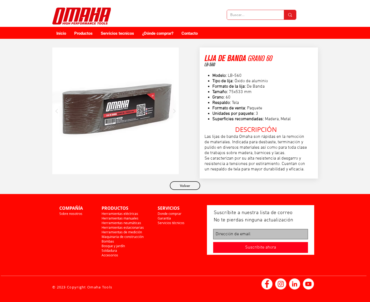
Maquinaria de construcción (123, 236)
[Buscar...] (290, 15)
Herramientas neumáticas (121, 223)
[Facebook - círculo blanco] (266, 284)
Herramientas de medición (122, 232)
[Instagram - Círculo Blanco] (280, 284)
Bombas (108, 241)
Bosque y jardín (113, 246)
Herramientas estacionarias (123, 227)
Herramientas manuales (120, 218)
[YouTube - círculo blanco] (308, 284)
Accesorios (110, 255)
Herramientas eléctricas (120, 213)
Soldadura (109, 250)
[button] (115, 110)
